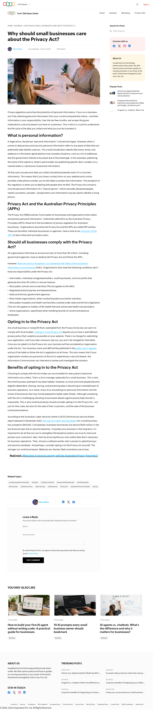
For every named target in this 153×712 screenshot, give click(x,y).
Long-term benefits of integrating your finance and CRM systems (81, 692)
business (35, 482)
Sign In (146, 4)
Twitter (119, 46)
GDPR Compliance (127, 704)
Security (22, 704)
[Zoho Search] (137, 4)
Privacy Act (64, 486)
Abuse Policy (140, 704)
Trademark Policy (103, 704)
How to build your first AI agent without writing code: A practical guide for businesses (29, 628)
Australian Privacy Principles (80, 486)
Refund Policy (90, 704)
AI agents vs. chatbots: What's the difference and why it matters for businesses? (119, 628)
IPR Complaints (42, 704)
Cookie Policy (115, 704)
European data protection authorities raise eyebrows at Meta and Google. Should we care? (130, 103)
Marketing (125, 13)
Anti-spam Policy (55, 704)
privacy (95, 486)
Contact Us (14, 704)
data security (13, 486)
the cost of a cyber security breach (60, 421)
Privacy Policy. (32, 553)
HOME (10, 26)
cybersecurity (52, 486)
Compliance (31, 704)
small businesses (82, 482)
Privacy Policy (79, 704)
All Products (22, 4)
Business (113, 13)
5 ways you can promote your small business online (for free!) (125, 692)
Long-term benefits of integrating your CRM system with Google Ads (125, 683)
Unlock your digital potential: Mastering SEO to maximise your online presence (130, 93)
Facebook (114, 46)
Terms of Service (68, 704)
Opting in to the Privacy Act (48, 332)
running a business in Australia (19, 482)
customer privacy (26, 486)
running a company (47, 482)
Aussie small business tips (65, 482)
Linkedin (129, 46)
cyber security (40, 486)
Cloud (102, 13)
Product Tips (140, 13)
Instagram (124, 46)
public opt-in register (86, 348)
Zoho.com (9, 4)
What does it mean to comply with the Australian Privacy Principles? (60, 455)
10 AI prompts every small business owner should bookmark (70, 628)
